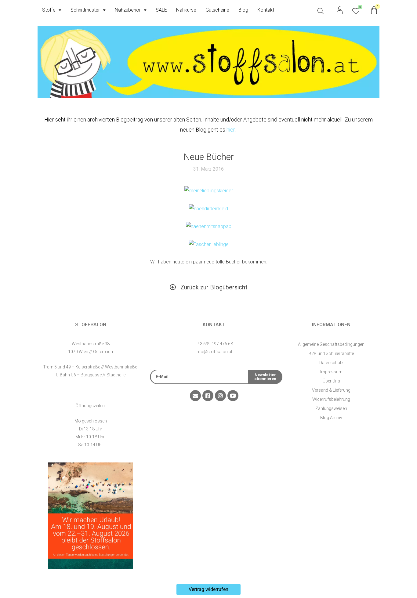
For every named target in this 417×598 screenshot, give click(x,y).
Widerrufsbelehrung (331, 399)
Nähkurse (186, 10)
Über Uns (331, 381)
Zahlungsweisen (331, 408)
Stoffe (49, 10)
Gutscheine (217, 10)
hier (231, 129)
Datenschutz (331, 362)
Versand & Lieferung (331, 390)
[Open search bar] (320, 11)
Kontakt (265, 10)
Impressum (331, 371)
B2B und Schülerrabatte (331, 353)
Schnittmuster (85, 10)
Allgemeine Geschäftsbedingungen (331, 344)
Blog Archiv (331, 417)
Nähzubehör (128, 10)
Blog (243, 10)
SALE (161, 10)
